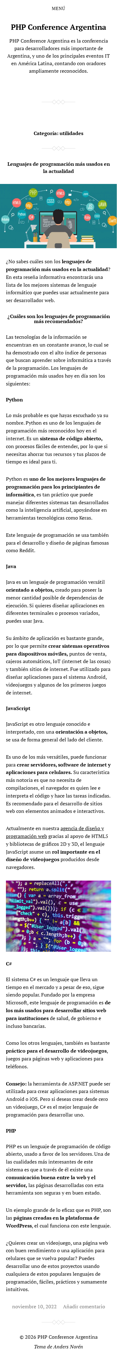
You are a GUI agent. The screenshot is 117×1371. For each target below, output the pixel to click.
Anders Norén (68, 1346)
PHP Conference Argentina (58, 27)
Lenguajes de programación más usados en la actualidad (58, 167)
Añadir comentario (84, 1306)
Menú (58, 8)
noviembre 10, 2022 (34, 1306)
